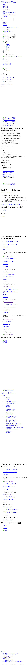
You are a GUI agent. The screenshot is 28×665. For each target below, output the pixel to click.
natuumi (4, 279)
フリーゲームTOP (7, 174)
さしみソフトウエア (6, 84)
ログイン (16, 27)
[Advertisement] (14, 101)
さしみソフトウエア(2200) (8, 393)
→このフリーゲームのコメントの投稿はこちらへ (12, 204)
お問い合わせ (6, 658)
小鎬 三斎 (5, 247)
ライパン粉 (5, 264)
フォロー (3, 86)
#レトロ (5, 25)
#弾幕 (4, 210)
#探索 (4, 23)
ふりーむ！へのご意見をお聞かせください (13, 661)
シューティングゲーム (8, 176)
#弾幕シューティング (8, 79)
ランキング (5, 7)
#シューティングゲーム (8, 77)
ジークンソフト (6, 309)
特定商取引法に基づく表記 (9, 654)
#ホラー (5, 22)
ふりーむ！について (8, 656)
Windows (2, 216)
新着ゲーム (5, 4)
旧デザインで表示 (7, 657)
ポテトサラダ (6, 326)
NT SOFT (5, 294)
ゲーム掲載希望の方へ (8, 660)
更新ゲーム (5, 6)
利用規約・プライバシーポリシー (11, 653)
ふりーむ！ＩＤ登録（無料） (7, 27)
